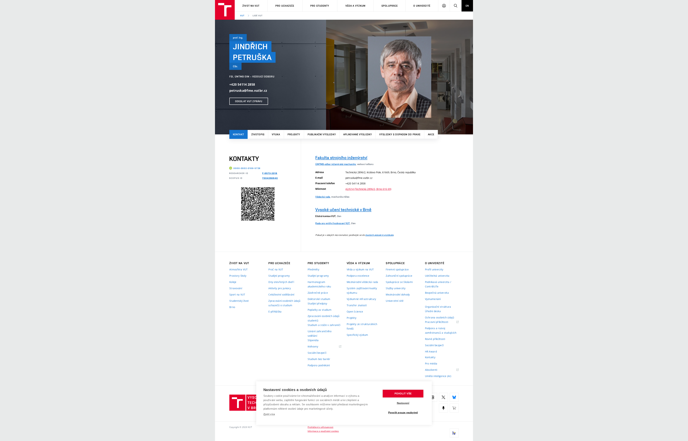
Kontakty (430, 357)
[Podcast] (443, 408)
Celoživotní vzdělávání (281, 294)
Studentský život (239, 300)
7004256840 (270, 178)
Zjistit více (269, 414)
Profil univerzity (434, 269)
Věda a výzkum (355, 5)
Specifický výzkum (357, 335)
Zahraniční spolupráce (399, 275)
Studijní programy (279, 275)
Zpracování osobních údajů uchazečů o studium (284, 303)
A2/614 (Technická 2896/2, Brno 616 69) (368, 189)
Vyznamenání (433, 299)
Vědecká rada (322, 196)
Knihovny (317, 347)
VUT (242, 15)
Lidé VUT (257, 15)
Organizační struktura (438, 306)
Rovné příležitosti (435, 339)
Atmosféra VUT (238, 269)
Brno (232, 307)
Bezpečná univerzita (437, 292)
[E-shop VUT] (454, 408)
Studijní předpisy (317, 303)
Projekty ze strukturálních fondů (362, 326)
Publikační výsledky (322, 134)
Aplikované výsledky (357, 134)
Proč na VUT (275, 269)
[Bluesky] (454, 397)
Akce (431, 134)
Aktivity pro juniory (279, 288)
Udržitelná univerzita (437, 275)
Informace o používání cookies (323, 431)
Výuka (276, 134)
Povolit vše (403, 393)
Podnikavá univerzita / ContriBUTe (438, 284)
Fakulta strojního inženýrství (341, 157)
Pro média (431, 363)
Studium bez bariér (319, 359)
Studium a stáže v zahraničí (324, 325)
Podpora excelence (358, 275)
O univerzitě (421, 5)
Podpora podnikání (319, 365)
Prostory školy (237, 275)
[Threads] (432, 397)
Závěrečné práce (318, 292)
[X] (443, 397)
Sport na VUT (237, 294)
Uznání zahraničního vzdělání (319, 333)
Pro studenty (319, 5)
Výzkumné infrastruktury (361, 299)
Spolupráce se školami (399, 282)
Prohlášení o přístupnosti (320, 427)
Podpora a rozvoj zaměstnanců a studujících (441, 330)
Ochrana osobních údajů (439, 317)
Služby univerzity (395, 288)
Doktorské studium (319, 299)
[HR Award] (454, 432)
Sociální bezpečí (317, 352)
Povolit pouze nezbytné (403, 412)
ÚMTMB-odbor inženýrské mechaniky (335, 164)
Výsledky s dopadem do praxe (400, 134)
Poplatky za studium (319, 309)
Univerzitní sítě (394, 300)
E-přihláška (274, 311)
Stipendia (313, 340)
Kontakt (238, 134)
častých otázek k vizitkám (379, 235)
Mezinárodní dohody (398, 294)
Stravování (235, 288)
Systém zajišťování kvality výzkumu (362, 290)
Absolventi (435, 370)
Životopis (257, 134)
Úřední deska (433, 311)
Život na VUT (250, 5)
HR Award (431, 351)
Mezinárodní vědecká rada (362, 282)
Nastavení (403, 403)
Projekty (294, 134)
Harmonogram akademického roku (319, 284)
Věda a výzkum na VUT (360, 269)
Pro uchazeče (284, 5)
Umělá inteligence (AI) (438, 376)
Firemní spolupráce (397, 269)
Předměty (313, 269)
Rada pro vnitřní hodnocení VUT (332, 223)
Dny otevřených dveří (281, 282)
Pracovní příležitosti (441, 322)
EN (467, 5)
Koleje (232, 282)
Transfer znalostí (357, 305)
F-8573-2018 (269, 173)
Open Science (355, 311)
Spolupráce (389, 5)
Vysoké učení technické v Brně (343, 209)
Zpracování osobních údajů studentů (324, 318)
